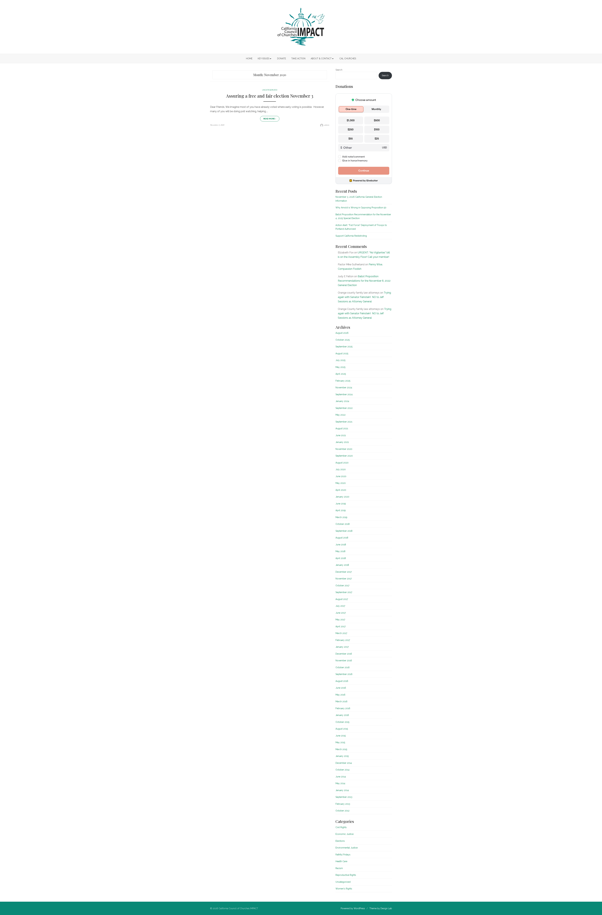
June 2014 (340, 776)
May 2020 (340, 483)
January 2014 (342, 790)
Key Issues (263, 58)
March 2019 (341, 517)
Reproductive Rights (345, 875)
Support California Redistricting (351, 236)
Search (338, 70)
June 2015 (340, 735)
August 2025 (341, 353)
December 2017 (343, 572)
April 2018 (340, 558)
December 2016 (343, 654)
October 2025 (342, 340)
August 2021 (341, 428)
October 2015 (342, 722)
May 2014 (340, 783)
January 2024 (342, 401)
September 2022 (344, 408)
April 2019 (340, 510)
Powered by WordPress (353, 908)
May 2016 (340, 694)
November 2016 (343, 660)
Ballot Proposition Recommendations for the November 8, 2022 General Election (364, 281)
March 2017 (341, 633)
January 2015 (342, 756)
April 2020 (340, 490)
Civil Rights (341, 827)
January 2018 (342, 565)
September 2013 (343, 797)
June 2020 (340, 476)
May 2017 (340, 619)
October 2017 (342, 585)
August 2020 (342, 462)
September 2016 (343, 674)
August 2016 (341, 681)
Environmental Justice (346, 847)
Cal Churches (347, 58)
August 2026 (342, 333)
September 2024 (344, 394)
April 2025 (340, 374)
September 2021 (343, 421)
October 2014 (342, 769)
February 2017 (342, 640)
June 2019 (340, 503)
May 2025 (340, 367)
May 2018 (340, 551)
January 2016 (342, 715)
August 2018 (341, 537)
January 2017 (342, 647)
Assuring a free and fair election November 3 (269, 96)
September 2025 (343, 346)
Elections (340, 841)
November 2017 (343, 578)
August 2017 (341, 599)
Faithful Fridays (342, 854)
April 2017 (340, 626)
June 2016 (340, 688)
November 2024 (343, 387)
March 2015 (341, 749)
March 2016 (341, 701)
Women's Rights (343, 888)
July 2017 (340, 606)
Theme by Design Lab (380, 908)
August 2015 (341, 729)
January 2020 (342, 496)
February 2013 (342, 804)
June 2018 (340, 544)
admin (326, 125)
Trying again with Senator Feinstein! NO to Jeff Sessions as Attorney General (364, 297)
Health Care (341, 861)
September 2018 (343, 531)
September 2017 (343, 592)
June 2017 (340, 613)
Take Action (298, 58)
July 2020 (340, 469)
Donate (281, 58)
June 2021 (340, 435)
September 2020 (344, 456)
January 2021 (342, 442)
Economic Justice (344, 834)
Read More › (269, 119)
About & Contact (321, 58)
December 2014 (343, 763)
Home (249, 58)
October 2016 (342, 667)
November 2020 (343, 449)
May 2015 (340, 742)
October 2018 (342, 524)
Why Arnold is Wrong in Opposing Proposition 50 (360, 207)
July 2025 (340, 360)
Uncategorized (269, 90)
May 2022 (340, 415)
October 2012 (342, 810)
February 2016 (342, 708)
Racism (339, 868)
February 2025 (342, 381)
